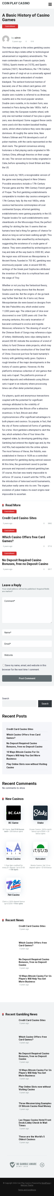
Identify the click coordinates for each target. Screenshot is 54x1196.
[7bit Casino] (13, 891)
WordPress (45, 1183)
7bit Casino (13, 894)
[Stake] (40, 819)
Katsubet (40, 858)
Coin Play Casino (16, 3)
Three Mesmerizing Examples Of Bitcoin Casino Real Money (35, 1105)
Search (5, 698)
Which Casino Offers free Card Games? (23, 736)
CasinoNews (10, 26)
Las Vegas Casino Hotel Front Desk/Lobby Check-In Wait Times (35, 1123)
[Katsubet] (40, 855)
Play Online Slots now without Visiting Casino (26, 766)
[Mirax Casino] (13, 855)
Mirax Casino (13, 858)
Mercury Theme (27, 1185)
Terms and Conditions (27, 1190)
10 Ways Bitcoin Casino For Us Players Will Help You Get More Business (23, 755)
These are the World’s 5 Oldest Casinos (32, 1138)
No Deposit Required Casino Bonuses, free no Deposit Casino (25, 562)
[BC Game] (13, 819)
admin (18, 37)
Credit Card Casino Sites (19, 518)
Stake (40, 822)
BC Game (13, 822)
